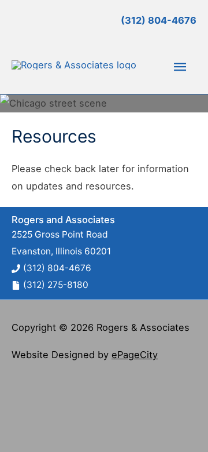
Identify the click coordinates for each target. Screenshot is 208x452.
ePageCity (135, 354)
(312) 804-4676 (57, 268)
